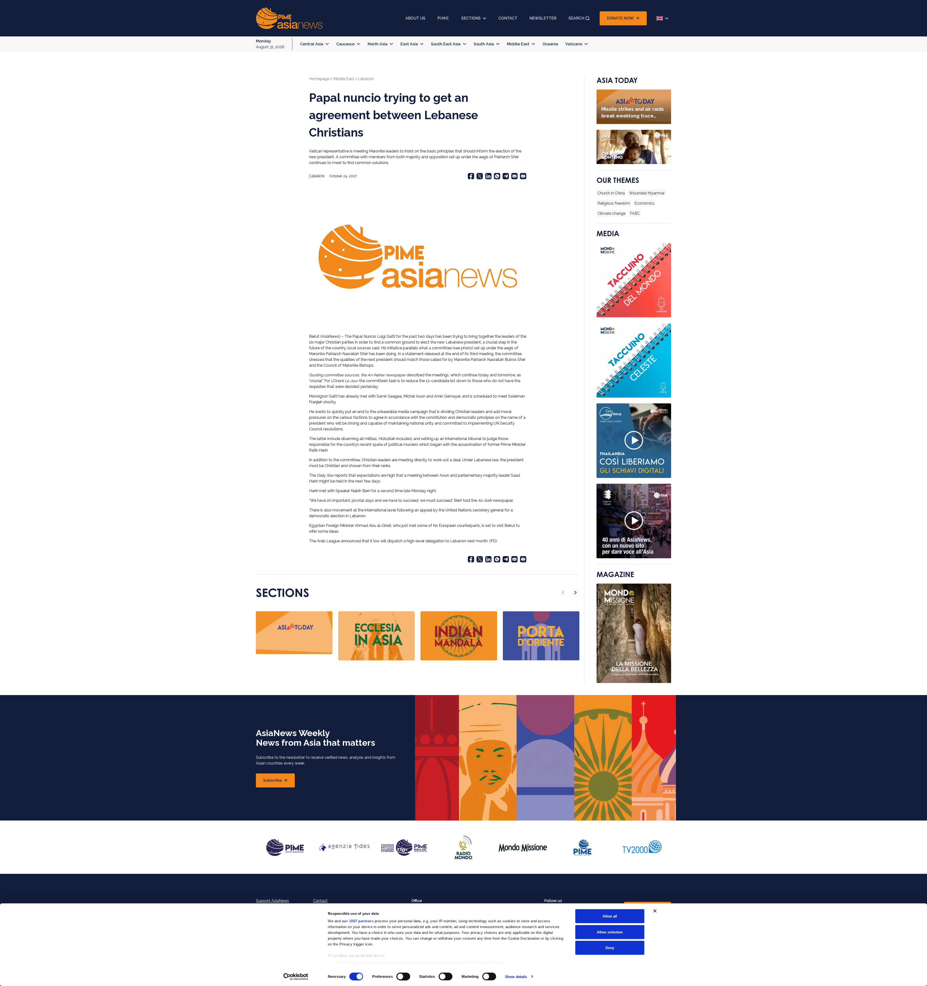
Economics (644, 203)
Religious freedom (613, 203)
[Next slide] (575, 592)
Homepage (319, 78)
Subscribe (279, 782)
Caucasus (345, 44)
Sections (471, 18)
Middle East (518, 44)
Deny (609, 948)
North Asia (377, 44)
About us (415, 18)
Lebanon (366, 78)
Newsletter (542, 18)
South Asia (484, 44)
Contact (508, 18)
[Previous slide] (563, 592)
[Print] (523, 176)
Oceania (550, 44)
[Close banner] (655, 911)
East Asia (409, 44)
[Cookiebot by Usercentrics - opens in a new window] (296, 976)
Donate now (620, 18)
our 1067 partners (358, 921)
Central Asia (311, 44)
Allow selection (610, 932)
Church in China (611, 193)
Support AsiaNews (272, 900)
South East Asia (446, 44)
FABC (635, 213)
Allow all (610, 916)
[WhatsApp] (497, 176)
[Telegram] (506, 176)
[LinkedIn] (488, 176)
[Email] (514, 176)
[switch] (403, 976)
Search (576, 18)
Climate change (611, 213)
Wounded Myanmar (647, 193)
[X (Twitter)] (480, 176)
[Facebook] (471, 176)
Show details (516, 976)
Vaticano (573, 44)
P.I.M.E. (443, 18)
